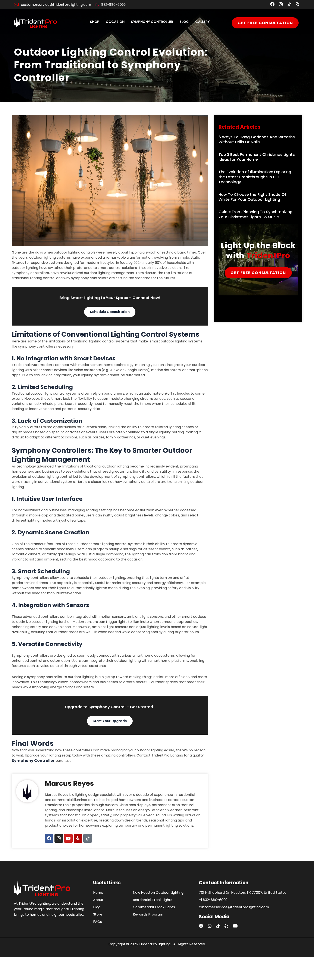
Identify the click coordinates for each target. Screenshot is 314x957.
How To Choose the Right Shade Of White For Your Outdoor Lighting (252, 197)
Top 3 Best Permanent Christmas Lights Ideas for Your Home (257, 157)
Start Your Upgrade (110, 720)
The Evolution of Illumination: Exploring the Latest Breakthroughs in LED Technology (255, 176)
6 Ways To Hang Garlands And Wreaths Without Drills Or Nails (257, 139)
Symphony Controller (152, 21)
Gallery (202, 21)
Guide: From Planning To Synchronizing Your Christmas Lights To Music (255, 214)
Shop (94, 21)
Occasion (115, 21)
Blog (184, 21)
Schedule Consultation (110, 311)
